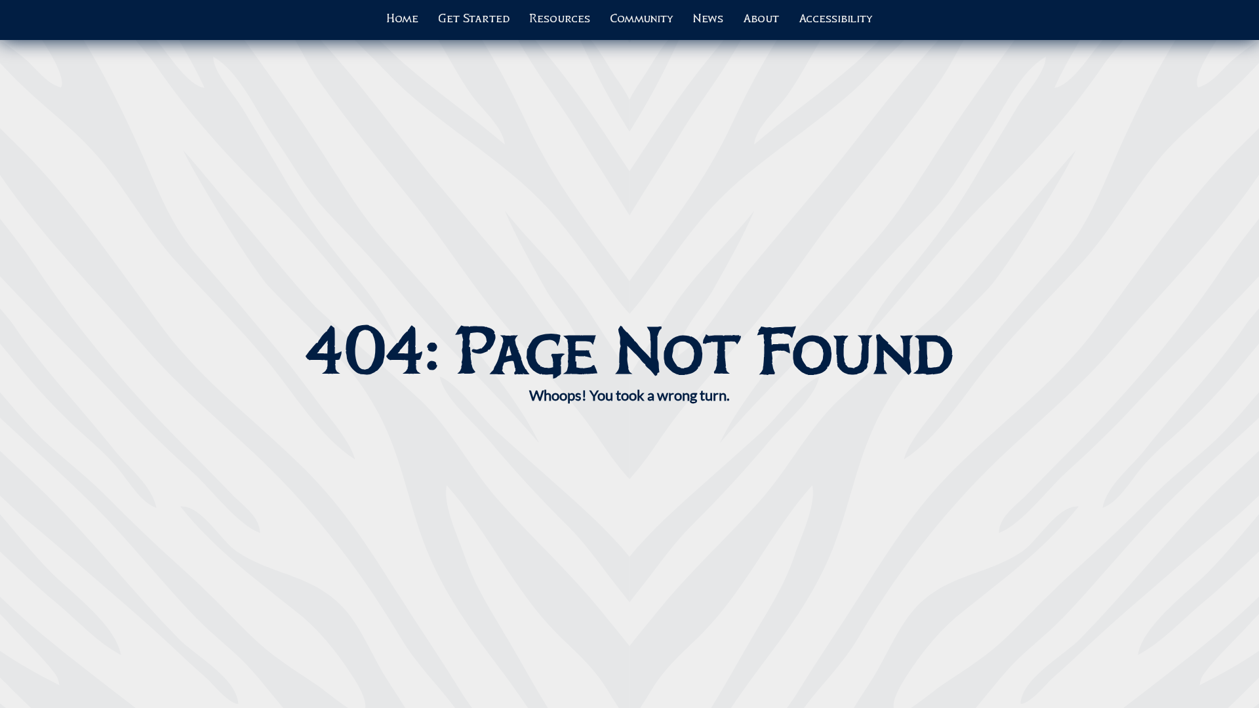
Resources (559, 19)
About (761, 19)
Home (402, 19)
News (708, 19)
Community (641, 19)
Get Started (474, 19)
